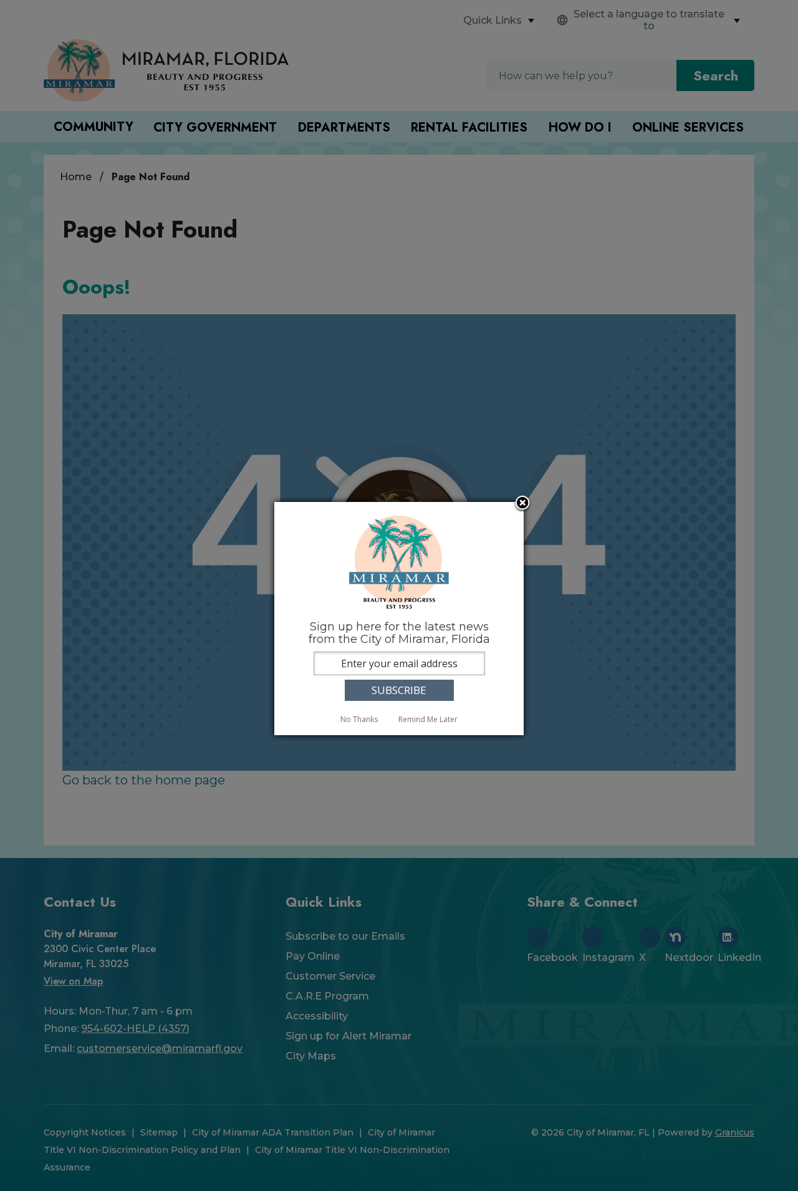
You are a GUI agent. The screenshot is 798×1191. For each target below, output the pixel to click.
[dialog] (399, 618)
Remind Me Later (428, 719)
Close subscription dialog (522, 503)
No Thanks (359, 719)
